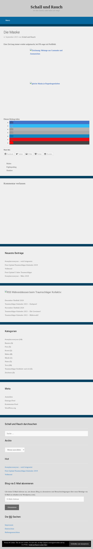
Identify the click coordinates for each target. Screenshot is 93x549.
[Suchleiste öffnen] (89, 20)
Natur (7, 361)
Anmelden (9, 397)
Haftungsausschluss (12, 532)
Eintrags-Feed (10, 401)
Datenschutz (9, 529)
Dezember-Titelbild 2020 (14, 300)
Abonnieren (11, 507)
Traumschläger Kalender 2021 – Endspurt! (21, 304)
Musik (7, 358)
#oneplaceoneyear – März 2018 (17, 276)
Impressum (9, 525)
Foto (6, 347)
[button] (11, 122)
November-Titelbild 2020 (14, 308)
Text (6, 365)
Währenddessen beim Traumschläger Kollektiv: (37, 292)
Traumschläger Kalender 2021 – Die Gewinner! (23, 311)
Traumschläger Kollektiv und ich (17, 369)
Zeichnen (8, 373)
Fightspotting (11, 167)
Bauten (7, 343)
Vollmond (8, 269)
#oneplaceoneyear (12, 339)
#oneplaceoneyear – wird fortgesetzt (18, 261)
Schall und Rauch (46, 7)
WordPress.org (10, 408)
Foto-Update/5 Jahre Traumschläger (18, 272)
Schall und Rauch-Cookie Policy (38, 545)
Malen (8, 164)
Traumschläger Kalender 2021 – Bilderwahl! (22, 315)
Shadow (9, 170)
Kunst (7, 350)
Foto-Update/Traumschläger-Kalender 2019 (21, 265)
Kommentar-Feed (11, 404)
